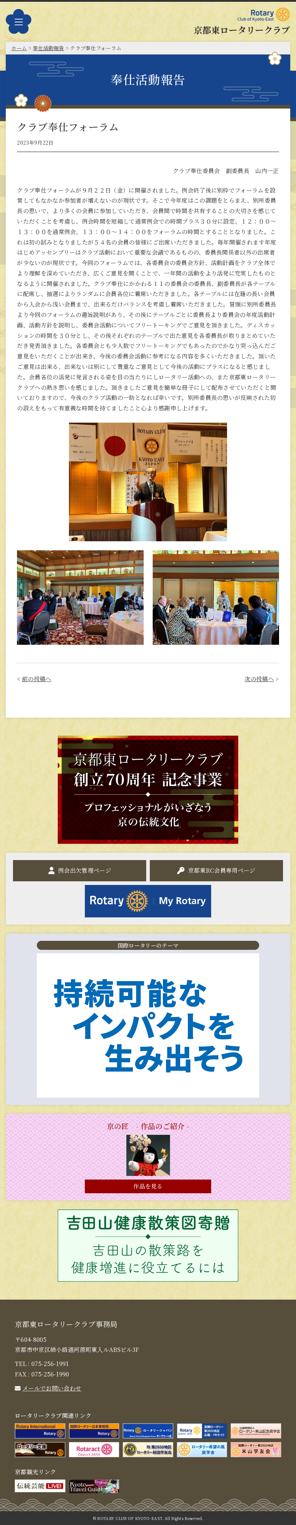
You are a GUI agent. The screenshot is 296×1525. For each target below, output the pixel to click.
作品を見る (148, 1186)
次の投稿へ (259, 679)
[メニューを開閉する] (18, 22)
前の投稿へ (37, 679)
